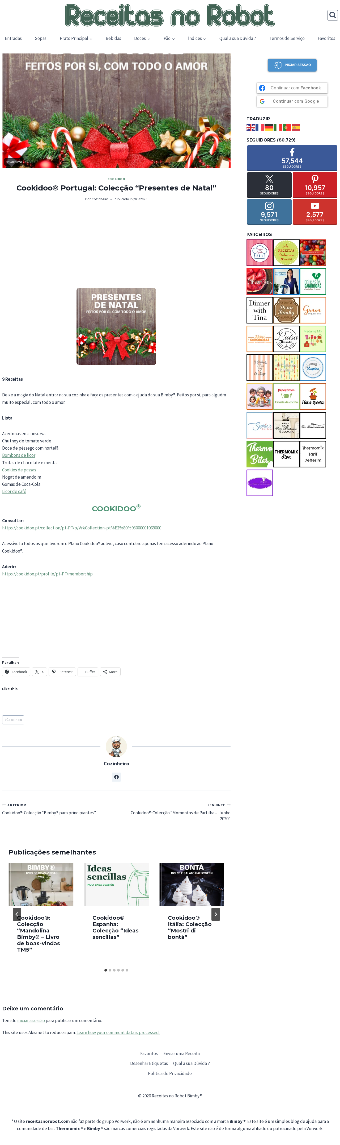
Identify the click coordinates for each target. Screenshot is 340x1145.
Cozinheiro (100, 199)
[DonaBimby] (286, 310)
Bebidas (113, 38)
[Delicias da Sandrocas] (313, 281)
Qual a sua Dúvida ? (237, 38)
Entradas (13, 38)
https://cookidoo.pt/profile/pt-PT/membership (47, 574)
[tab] (105, 970)
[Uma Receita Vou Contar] (259, 483)
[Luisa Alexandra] (286, 339)
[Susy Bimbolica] (286, 425)
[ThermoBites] (259, 454)
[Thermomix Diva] (286, 454)
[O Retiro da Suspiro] (313, 367)
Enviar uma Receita (181, 1053)
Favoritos (326, 38)
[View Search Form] (333, 15)
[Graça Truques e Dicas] (313, 310)
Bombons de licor (18, 455)
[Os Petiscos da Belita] (259, 396)
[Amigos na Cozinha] (259, 252)
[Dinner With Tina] (259, 310)
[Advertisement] (116, 248)
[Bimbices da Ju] (313, 252)
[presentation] (40, 884)
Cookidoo (116, 179)
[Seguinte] (215, 914)
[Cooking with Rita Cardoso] (286, 281)
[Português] (287, 127)
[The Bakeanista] (313, 425)
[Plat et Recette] (313, 396)
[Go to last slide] (17, 914)
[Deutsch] (269, 127)
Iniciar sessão (298, 65)
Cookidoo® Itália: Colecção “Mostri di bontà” (190, 927)
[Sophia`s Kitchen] (259, 425)
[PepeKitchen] (286, 396)
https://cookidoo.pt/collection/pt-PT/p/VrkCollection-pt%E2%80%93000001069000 (81, 528)
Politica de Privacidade (170, 1073)
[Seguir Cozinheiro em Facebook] (116, 777)
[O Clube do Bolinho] (286, 367)
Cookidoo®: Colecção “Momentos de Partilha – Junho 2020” (181, 812)
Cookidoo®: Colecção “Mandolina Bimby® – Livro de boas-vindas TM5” (38, 933)
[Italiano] (278, 127)
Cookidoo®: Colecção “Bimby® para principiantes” (49, 809)
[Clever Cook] (259, 281)
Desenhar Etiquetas (149, 1063)
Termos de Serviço (287, 38)
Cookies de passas (19, 470)
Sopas (40, 38)
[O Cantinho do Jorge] (259, 367)
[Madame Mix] (313, 339)
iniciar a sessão (31, 1020)
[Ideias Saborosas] (259, 339)
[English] (251, 127)
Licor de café (14, 491)
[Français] (260, 127)
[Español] (296, 127)
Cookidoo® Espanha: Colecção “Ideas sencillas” (115, 927)
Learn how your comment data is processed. (118, 1032)
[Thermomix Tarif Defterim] (313, 454)
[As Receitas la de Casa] (286, 252)
